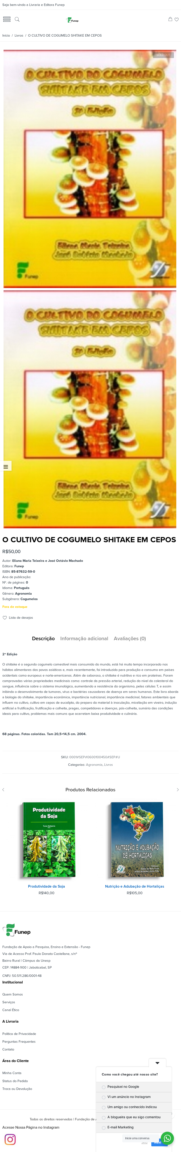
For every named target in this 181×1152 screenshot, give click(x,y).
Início (6, 36)
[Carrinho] (170, 20)
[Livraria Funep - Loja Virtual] (72, 20)
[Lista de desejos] (177, 20)
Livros (19, 36)
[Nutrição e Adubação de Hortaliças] (134, 840)
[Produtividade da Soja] (46, 840)
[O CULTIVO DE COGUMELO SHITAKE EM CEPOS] (90, 286)
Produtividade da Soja (46, 886)
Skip (144, 1142)
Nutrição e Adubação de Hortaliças (134, 886)
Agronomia (94, 765)
